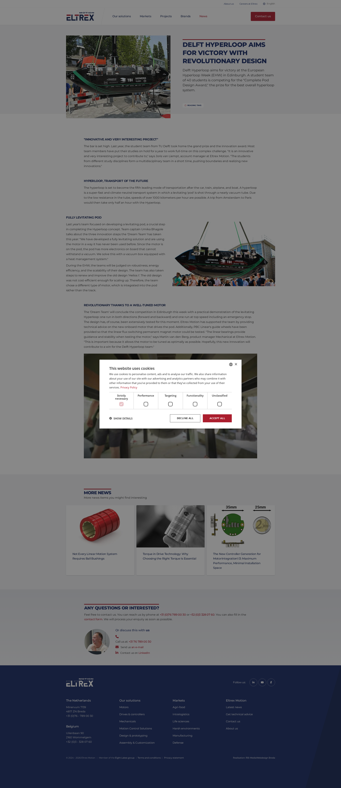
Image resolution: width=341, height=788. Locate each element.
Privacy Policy (128, 387)
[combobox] (231, 364)
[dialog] (170, 393)
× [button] (235, 364)
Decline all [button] (185, 418)
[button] (120, 418)
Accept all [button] (217, 418)
